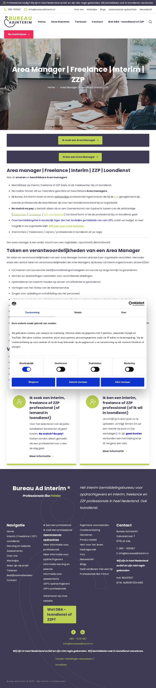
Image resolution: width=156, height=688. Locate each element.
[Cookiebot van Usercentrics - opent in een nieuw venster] (131, 303)
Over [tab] (123, 312)
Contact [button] (97, 21)
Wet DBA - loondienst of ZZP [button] (126, 21)
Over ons (12, 556)
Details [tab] (78, 312)
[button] (78, 3)
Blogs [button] (103, 9)
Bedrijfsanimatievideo (19, 575)
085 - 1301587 (127, 548)
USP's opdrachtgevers (56, 583)
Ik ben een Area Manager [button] (79, 157)
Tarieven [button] (80, 21)
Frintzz (55, 496)
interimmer (19, 214)
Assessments (15, 551)
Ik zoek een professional (57, 530)
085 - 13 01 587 (78, 639)
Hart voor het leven (91, 544)
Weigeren (33, 382)
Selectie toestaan (78, 382)
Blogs (83, 564)
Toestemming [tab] (32, 312)
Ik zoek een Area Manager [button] (78, 140)
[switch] (61, 369)
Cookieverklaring (90, 530)
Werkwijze (13, 560)
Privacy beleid (88, 540)
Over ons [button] (79, 9)
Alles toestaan (122, 382)
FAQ (82, 554)
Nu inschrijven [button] (17, 34)
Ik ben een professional (57, 525)
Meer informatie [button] (40, 456)
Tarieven (12, 570)
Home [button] (42, 21)
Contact (12, 580)
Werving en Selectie (18, 546)
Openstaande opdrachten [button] (123, 9)
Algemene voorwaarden (94, 525)
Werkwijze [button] (92, 9)
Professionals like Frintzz (94, 574)
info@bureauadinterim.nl (133, 553)
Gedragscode (88, 549)
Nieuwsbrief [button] (146, 9)
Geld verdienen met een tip (96, 569)
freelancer (35, 214)
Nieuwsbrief (87, 559)
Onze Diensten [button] (60, 21)
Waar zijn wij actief (18, 565)
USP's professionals (54, 588)
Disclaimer (86, 535)
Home (10, 531)
